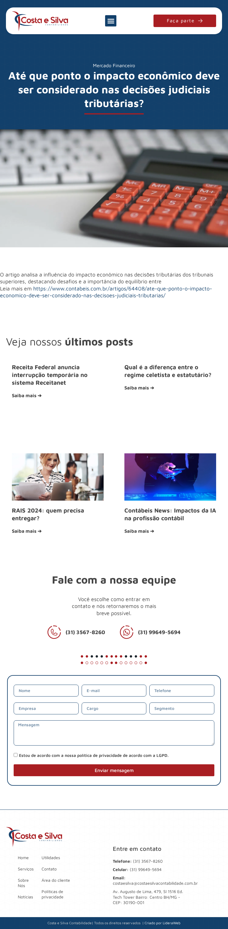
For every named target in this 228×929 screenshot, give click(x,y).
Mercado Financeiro (114, 65)
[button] (110, 20)
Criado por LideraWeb (162, 923)
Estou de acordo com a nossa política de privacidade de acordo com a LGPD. (94, 755)
